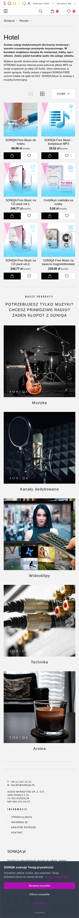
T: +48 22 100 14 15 (19, 782)
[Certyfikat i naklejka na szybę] (58, 180)
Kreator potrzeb (23, 827)
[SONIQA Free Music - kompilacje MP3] (58, 120)
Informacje (19, 822)
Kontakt (17, 832)
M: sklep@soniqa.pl (21, 785)
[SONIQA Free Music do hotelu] (20, 120)
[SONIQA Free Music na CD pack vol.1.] (20, 180)
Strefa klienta (21, 817)
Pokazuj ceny (41, 4)
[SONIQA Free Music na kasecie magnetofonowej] (58, 240)
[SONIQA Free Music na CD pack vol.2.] (20, 240)
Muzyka (23, 20)
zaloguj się (64, 4)
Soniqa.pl (9, 20)
